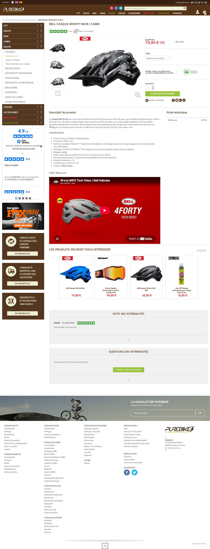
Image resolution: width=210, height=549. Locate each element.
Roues (6, 437)
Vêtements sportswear (19, 82)
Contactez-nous (130, 437)
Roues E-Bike (49, 454)
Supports (88, 455)
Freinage (7, 431)
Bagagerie (11, 87)
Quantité (149, 83)
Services (47, 529)
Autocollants (89, 449)
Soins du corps (14, 97)
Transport (88, 443)
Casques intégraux (13, 60)
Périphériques (10, 469)
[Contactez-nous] (184, 464)
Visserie (47, 532)
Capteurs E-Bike (50, 463)
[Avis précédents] (23, 154)
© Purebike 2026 (199, 543)
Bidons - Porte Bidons (93, 446)
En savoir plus (22, 253)
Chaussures (12, 77)
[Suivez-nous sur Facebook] (116, 8)
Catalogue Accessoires (95, 425)
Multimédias (89, 437)
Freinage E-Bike (50, 451)
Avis (70, 31)
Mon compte (129, 459)
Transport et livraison (133, 431)
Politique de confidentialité (135, 440)
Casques (19, 20)
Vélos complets (10, 446)
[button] (153, 87)
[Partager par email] (184, 100)
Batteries (48, 469)
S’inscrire (127, 456)
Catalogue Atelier (53, 517)
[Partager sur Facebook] (173, 100)
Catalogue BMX (51, 425)
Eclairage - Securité (92, 431)
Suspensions (9, 434)
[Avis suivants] (23, 194)
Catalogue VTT (11, 425)
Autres (87, 460)
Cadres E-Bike (50, 472)
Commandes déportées (54, 478)
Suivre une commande (133, 462)
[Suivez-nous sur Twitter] (121, 8)
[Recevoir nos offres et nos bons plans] (111, 8)
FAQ (125, 428)
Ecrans (47, 466)
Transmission (9, 428)
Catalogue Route (12, 454)
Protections (12, 68)
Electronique (89, 434)
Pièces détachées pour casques (18, 64)
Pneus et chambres (12, 440)
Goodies (87, 452)
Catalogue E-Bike (52, 442)
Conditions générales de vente (136, 443)
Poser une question (86, 31)
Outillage (48, 523)
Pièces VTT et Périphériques (15, 443)
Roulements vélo (51, 526)
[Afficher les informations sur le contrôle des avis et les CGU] (41, 146)
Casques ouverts (30, 20)
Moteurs (47, 475)
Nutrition (11, 92)
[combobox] (158, 58)
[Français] (12, 2)
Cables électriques (52, 481)
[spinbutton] (148, 88)
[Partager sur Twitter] (176, 100)
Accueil (5, 20)
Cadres (7, 449)
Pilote (12, 20)
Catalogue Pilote (52, 486)
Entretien (48, 520)
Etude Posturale (15, 101)
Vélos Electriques (51, 460)
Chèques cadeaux (91, 428)
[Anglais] (16, 2)
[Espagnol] (20, 2)
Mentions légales (131, 446)
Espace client (130, 453)
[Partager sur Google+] (180, 100)
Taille (147, 53)
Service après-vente (132, 434)
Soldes (87, 463)
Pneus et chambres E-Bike (54, 457)
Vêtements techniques (18, 72)
